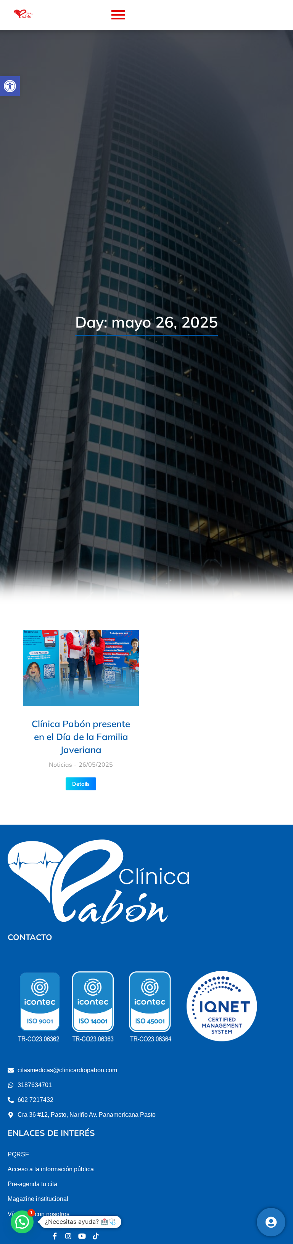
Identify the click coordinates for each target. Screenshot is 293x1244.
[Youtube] (82, 1236)
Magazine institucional (38, 1199)
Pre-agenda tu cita (32, 1184)
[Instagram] (68, 1236)
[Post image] (81, 668)
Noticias (60, 764)
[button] (10, 86)
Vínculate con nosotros (38, 1214)
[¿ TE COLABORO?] (271, 1222)
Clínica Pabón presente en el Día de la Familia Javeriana (81, 736)
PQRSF (18, 1154)
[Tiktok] (96, 1236)
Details (81, 783)
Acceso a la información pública (51, 1169)
